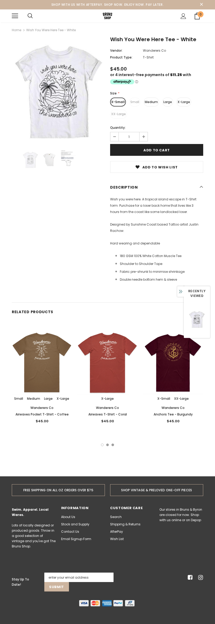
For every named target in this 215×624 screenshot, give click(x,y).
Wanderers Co (154, 50)
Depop (196, 520)
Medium (151, 102)
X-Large (184, 102)
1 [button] (102, 445)
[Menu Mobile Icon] (15, 16)
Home (16, 30)
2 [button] (107, 445)
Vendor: (116, 50)
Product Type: (121, 57)
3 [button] (112, 445)
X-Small (118, 102)
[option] (58, 89)
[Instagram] (199, 577)
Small (134, 102)
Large (167, 102)
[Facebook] (189, 577)
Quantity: (118, 127)
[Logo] (107, 15)
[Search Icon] (30, 16)
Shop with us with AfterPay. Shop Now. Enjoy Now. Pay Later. (107, 4)
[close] (201, 4)
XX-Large (118, 114)
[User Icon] (183, 16)
